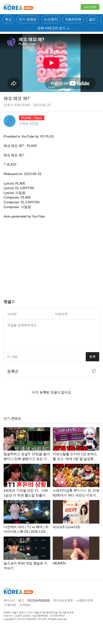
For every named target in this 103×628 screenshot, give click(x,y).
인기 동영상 (27, 19)
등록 (92, 356)
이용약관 (10, 605)
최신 (8, 19)
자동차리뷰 (73, 19)
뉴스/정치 (51, 19)
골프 (92, 19)
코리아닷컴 (90, 7)
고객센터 (25, 605)
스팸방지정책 (84, 600)
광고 (21, 600)
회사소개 (9, 600)
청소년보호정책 (63, 600)
